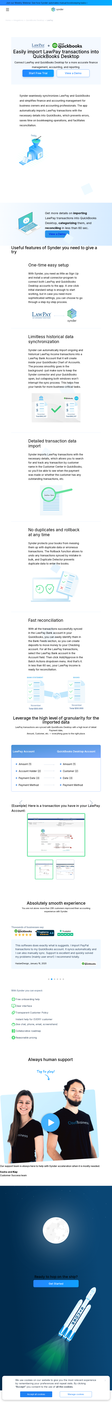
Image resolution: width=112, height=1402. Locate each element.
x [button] (105, 1380)
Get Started (56, 1283)
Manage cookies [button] (76, 1394)
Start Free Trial (38, 73)
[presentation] (20, 803)
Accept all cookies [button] (36, 1394)
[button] (48, 979)
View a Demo (73, 73)
